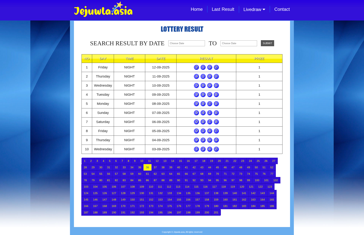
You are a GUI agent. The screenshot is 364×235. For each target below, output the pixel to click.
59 (131, 173)
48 (240, 167)
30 (100, 167)
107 (123, 186)
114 (187, 186)
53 (85, 173)
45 (217, 167)
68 (201, 173)
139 (225, 193)
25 (258, 160)
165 (272, 199)
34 (131, 167)
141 (244, 193)
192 (132, 212)
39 (170, 167)
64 (170, 173)
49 (248, 167)
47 (233, 167)
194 (151, 212)
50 (256, 167)
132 (160, 193)
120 (242, 186)
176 (179, 206)
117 (214, 186)
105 (104, 186)
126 (104, 193)
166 (86, 206)
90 (178, 180)
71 (225, 173)
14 (172, 160)
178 (197, 206)
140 (234, 193)
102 (275, 180)
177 (188, 206)
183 (244, 206)
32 (116, 167)
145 (86, 199)
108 (132, 186)
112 (169, 186)
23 (242, 160)
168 (104, 206)
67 (194, 173)
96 (225, 180)
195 (160, 212)
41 (186, 167)
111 (160, 186)
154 (169, 199)
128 (123, 193)
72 (233, 173)
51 (264, 167)
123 (270, 186)
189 (104, 212)
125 (95, 193)
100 (257, 180)
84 (131, 180)
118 (223, 186)
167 (95, 206)
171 (132, 206)
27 (273, 160)
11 (149, 160)
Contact (282, 9)
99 (248, 180)
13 (164, 160)
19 (211, 160)
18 (203, 160)
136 (197, 193)
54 (93, 173)
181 (225, 206)
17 (196, 160)
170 (123, 206)
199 (197, 212)
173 (151, 206)
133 (169, 193)
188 (95, 212)
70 (217, 173)
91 (186, 180)
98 (240, 180)
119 (233, 186)
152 (151, 199)
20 (219, 160)
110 (151, 186)
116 (205, 186)
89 (170, 180)
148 (114, 199)
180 (216, 206)
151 (142, 199)
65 (178, 173)
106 (114, 186)
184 (253, 206)
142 (253, 193)
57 (116, 173)
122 (260, 186)
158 (207, 199)
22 (234, 160)
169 (114, 206)
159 (216, 199)
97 (233, 180)
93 (201, 180)
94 (209, 180)
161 (234, 199)
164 (262, 199)
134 (179, 193)
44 (209, 167)
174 (160, 206)
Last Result (223, 9)
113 (178, 186)
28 (85, 167)
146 (95, 199)
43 (201, 167)
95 (217, 180)
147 (104, 199)
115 (196, 186)
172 (142, 206)
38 (163, 167)
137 (207, 193)
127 (114, 193)
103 (86, 186)
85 (139, 180)
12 (157, 160)
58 (124, 173)
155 (179, 199)
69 (209, 173)
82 (116, 180)
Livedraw (253, 9)
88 (163, 180)
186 (272, 206)
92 (194, 180)
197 (179, 212)
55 (100, 173)
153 (160, 199)
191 (123, 212)
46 (225, 167)
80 (100, 180)
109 (142, 186)
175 (169, 206)
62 (155, 173)
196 (169, 212)
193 (142, 212)
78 (85, 180)
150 (132, 199)
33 (124, 167)
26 (266, 160)
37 (155, 167)
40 (178, 167)
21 (227, 160)
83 (124, 180)
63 (163, 173)
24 (250, 160)
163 (253, 199)
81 (108, 180)
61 (147, 173)
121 (251, 186)
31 (108, 167)
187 (86, 212)
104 (95, 186)
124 (86, 193)
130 (142, 193)
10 (141, 160)
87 (155, 180)
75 (256, 173)
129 (132, 193)
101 (266, 180)
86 (147, 180)
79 (93, 180)
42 (194, 167)
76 (264, 173)
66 (186, 173)
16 (188, 160)
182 (234, 206)
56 (108, 173)
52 (271, 167)
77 (271, 173)
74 (248, 173)
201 (216, 212)
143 (262, 193)
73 (240, 173)
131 (151, 193)
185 (262, 206)
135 (188, 193)
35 (139, 167)
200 (207, 212)
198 (188, 212)
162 (244, 199)
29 (93, 167)
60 (139, 173)
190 (114, 212)
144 (272, 193)
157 (197, 199)
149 (123, 199)
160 (225, 199)
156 (188, 199)
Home (197, 9)
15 (180, 160)
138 (216, 193)
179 (207, 206)
